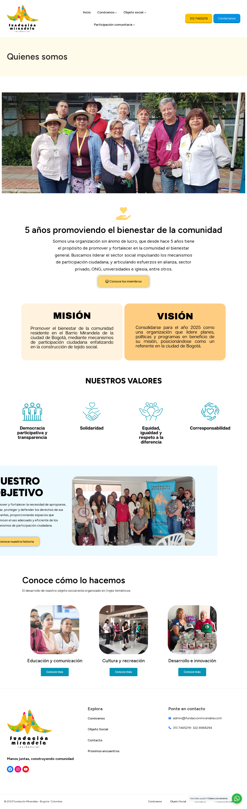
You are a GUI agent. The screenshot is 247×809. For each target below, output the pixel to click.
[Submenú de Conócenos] (116, 12)
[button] (123, 281)
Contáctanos (227, 18)
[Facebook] (10, 769)
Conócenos (105, 12)
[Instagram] (18, 769)
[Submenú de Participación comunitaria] (134, 25)
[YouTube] (25, 769)
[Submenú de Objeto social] (145, 12)
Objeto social (133, 12)
